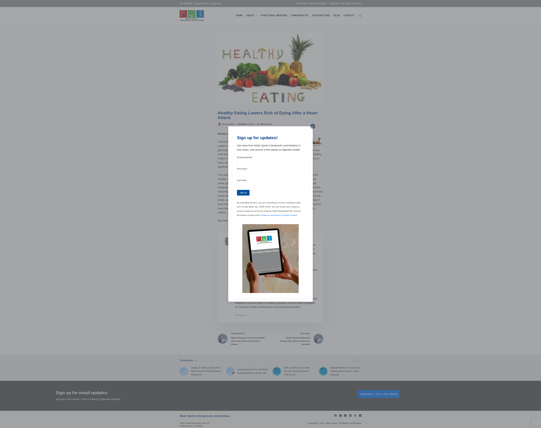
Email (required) (245, 157)
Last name (242, 180)
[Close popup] (313, 126)
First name (242, 169)
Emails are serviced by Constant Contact (279, 215)
